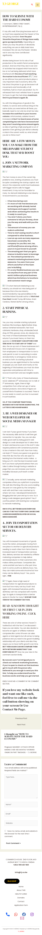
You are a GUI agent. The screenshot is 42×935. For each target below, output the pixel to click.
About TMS (21, 890)
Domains (21, 898)
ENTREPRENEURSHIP (10, 26)
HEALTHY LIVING (21, 894)
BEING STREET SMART (22, 24)
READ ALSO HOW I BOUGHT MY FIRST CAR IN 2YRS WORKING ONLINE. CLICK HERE (21, 611)
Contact (21, 901)
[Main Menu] (37, 5)
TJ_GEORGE (21, 931)
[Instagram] (32, 914)
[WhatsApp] (16, 914)
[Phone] (8, 914)
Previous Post (21, 718)
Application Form (21, 905)
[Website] (21, 824)
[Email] (22, 918)
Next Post (21, 724)
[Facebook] (24, 914)
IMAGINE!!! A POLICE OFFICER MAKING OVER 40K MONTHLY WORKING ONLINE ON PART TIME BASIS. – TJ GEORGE (21, 750)
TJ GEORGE (10, 3)
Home (21, 886)
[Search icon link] (32, 4)
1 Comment (7, 24)
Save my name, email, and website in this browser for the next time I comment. (21, 834)
